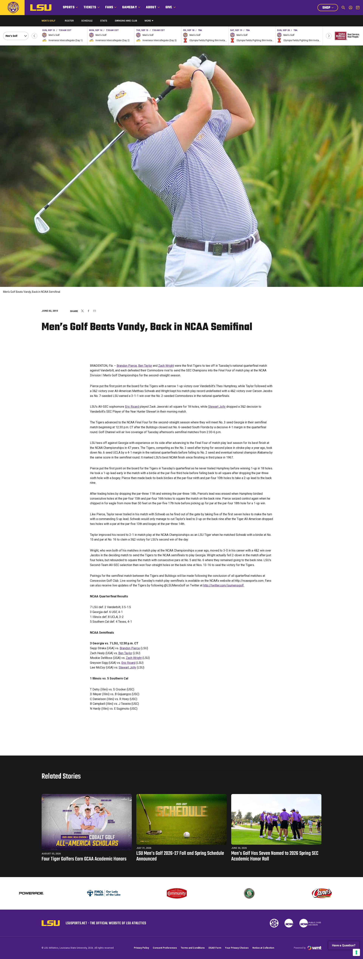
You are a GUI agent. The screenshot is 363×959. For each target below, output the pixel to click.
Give (168, 7)
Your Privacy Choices (237, 948)
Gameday (129, 7)
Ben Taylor (145, 365)
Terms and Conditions (193, 948)
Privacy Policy (141, 948)
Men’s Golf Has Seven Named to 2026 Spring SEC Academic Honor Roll (274, 856)
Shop (330, 8)
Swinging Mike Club (126, 20)
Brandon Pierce (127, 365)
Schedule (87, 20)
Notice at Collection (263, 948)
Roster (69, 20)
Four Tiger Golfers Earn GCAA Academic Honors (84, 859)
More (148, 20)
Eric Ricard (132, 406)
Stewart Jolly (217, 406)
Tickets (90, 7)
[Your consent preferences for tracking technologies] (356, 952)
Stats (103, 20)
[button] (34, 36)
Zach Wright (166, 365)
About (151, 7)
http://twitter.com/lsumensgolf (223, 585)
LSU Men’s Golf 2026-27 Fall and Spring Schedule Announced (180, 856)
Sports (68, 7)
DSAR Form (215, 948)
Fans (109, 7)
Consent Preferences (165, 948)
